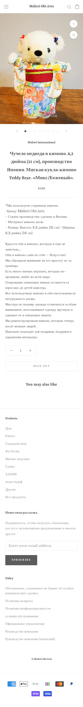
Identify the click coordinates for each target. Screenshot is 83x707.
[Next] (66, 131)
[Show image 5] (44, 131)
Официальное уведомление (25, 624)
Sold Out (41, 366)
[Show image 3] (35, 131)
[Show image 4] (39, 131)
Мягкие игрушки (17, 459)
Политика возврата (19, 601)
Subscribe (21, 560)
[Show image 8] (58, 131)
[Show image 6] (49, 131)
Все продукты (15, 497)
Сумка (10, 466)
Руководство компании (21, 631)
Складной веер (16, 443)
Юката (10, 436)
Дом (8, 428)
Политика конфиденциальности (28, 608)
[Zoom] (73, 24)
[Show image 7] (53, 131)
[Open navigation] (6, 7)
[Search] (69, 7)
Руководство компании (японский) (30, 639)
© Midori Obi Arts (41, 659)
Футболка (12, 451)
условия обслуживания (21, 616)
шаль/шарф (13, 482)
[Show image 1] (25, 131)
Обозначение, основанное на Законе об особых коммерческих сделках (39, 590)
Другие (10, 489)
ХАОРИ (11, 474)
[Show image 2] (30, 131)
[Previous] (17, 131)
